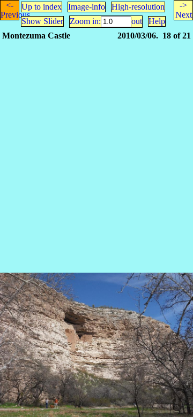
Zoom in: (85, 21)
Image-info (86, 6)
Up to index (41, 6)
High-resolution (138, 6)
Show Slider (42, 21)
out (136, 21)
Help (157, 21)
